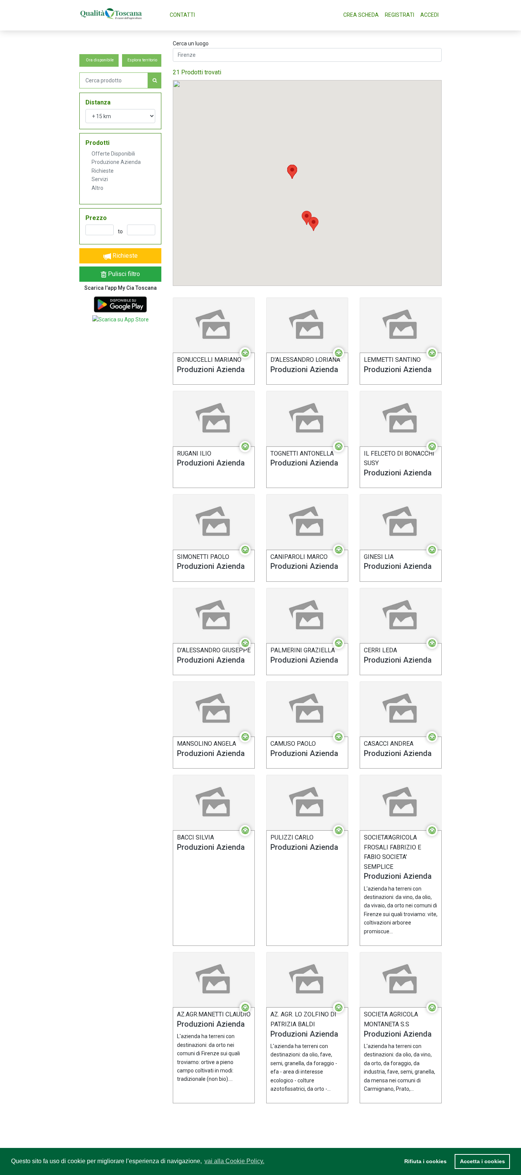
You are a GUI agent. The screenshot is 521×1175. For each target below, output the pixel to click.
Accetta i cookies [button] (482, 1161)
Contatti (182, 15)
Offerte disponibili (113, 154)
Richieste (103, 171)
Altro (97, 188)
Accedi (429, 15)
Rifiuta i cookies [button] (425, 1161)
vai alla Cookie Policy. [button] (234, 1161)
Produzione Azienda (116, 162)
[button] (292, 172)
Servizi (100, 179)
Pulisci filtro (123, 274)
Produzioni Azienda (211, 369)
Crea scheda (361, 15)
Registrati (399, 15)
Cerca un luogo (191, 43)
